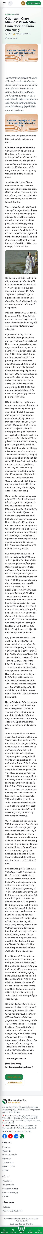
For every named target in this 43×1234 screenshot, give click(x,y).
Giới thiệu (6, 1207)
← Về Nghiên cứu (15, 1082)
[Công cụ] (23, 3)
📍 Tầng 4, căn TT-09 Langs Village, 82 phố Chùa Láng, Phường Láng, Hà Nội (20, 1117)
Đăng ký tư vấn (14, 1077)
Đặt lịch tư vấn (8, 1185)
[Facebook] (4, 1136)
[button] (9, 3)
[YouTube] (10, 1136)
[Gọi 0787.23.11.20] (22, 1136)
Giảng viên (6, 1151)
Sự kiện (5, 1170)
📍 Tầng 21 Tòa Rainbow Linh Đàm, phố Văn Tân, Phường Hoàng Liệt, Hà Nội (19, 1127)
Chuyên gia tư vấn (9, 1155)
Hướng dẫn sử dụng (10, 1189)
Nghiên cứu (9, 14)
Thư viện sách (7, 1163)
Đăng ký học (7, 1181)
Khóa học (6, 1147)
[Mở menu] (4, 3)
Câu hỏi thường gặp (10, 1192)
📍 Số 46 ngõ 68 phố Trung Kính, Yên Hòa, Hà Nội (21, 1122)
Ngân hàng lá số (8, 1166)
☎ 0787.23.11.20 (9, 1131)
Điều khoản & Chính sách (12, 1211)
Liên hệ (5, 1196)
